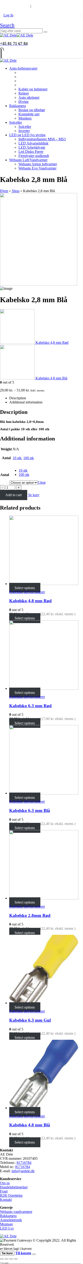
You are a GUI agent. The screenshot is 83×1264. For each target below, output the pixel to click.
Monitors (25, 118)
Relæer (23, 93)
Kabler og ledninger (32, 89)
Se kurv (33, 495)
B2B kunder (12, 2)
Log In (8, 15)
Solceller (15, 122)
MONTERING (40, 2)
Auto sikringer (28, 97)
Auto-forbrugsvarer (23, 68)
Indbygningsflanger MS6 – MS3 (42, 139)
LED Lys (7, 1228)
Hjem (4, 191)
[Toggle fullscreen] (11, 1259)
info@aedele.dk (23, 1171)
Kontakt (6, 1200)
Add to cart (13, 495)
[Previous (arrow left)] (2, 1263)
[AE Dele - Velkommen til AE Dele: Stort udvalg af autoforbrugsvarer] (16, 35)
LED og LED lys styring (27, 135)
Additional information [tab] (25, 402)
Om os (5, 1183)
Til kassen (23, 1253)
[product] (46, 551)
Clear (42, 482)
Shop (15, 191)
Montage (6, 1224)
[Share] (6, 1259)
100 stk (28, 458)
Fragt (4, 1191)
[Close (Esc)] (2, 1259)
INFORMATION (13, 6)
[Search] (45, 32)
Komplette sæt (28, 114)
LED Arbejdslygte (31, 147)
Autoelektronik (11, 1220)
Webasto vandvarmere (16, 1212)
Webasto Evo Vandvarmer (37, 168)
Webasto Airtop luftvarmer (37, 164)
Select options (25, 588)
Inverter (24, 131)
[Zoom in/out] (16, 1259)
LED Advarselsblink (33, 143)
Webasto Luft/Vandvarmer (28, 160)
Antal (4, 475)
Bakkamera (17, 106)
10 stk (17, 458)
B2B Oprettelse (11, 1195)
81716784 (24, 1163)
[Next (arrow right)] (6, 1263)
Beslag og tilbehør (31, 110)
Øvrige (23, 102)
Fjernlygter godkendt (33, 156)
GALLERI (64, 2)
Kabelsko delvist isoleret (27, 592)
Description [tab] (17, 398)
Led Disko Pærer (30, 152)
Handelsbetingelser (14, 1187)
